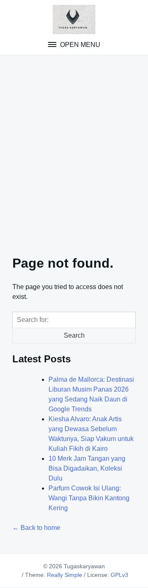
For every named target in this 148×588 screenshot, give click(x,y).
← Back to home (36, 527)
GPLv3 (119, 575)
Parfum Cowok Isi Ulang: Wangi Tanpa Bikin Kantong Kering (89, 498)
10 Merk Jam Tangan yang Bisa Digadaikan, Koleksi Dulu (87, 468)
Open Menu (79, 44)
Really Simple (64, 575)
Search (74, 335)
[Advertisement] (74, 150)
